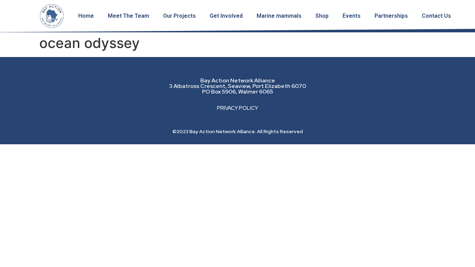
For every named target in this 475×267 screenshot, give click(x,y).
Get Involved (226, 16)
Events (352, 16)
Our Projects (179, 16)
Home (86, 16)
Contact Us (436, 16)
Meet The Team (128, 16)
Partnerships (391, 16)
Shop (322, 16)
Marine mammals (279, 16)
